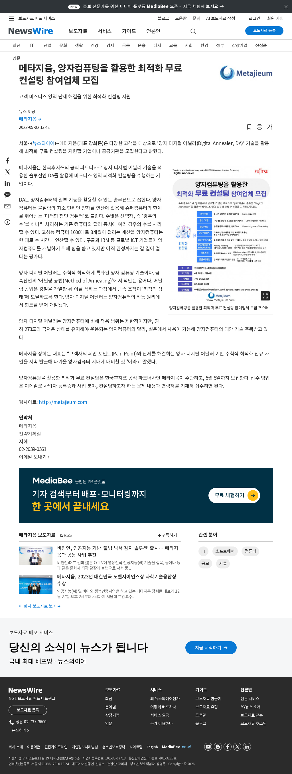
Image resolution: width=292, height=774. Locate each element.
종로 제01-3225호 (163, 758)
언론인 (153, 31)
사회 (188, 45)
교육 (173, 45)
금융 (126, 45)
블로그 (163, 18)
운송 (141, 45)
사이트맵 (136, 747)
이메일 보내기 (34, 457)
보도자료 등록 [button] (28, 710)
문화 (63, 45)
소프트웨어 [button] (225, 551)
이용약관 (33, 747)
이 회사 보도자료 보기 (39, 606)
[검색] (193, 31)
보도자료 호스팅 (253, 723)
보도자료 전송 (251, 715)
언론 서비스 (249, 698)
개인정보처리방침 (85, 747)
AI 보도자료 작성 (220, 18)
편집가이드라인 (56, 747)
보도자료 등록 (264, 30)
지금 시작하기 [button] (208, 648)
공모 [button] (205, 563)
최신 (16, 45)
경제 (110, 45)
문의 (196, 18)
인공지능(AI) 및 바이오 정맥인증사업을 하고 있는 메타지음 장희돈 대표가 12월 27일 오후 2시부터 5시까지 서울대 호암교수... (118, 594)
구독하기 (169, 535)
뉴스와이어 (44, 143)
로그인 (254, 18)
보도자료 (77, 31)
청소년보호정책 (113, 747)
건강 (94, 45)
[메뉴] (13, 18)
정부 (220, 45)
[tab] (125, 689)
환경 (204, 45)
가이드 (129, 31)
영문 (16, 58)
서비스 (105, 31)
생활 (79, 45)
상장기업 (239, 45)
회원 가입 (275, 18)
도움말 (181, 18)
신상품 (261, 45)
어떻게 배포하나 (163, 707)
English (152, 747)
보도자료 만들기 (208, 698)
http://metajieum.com (63, 402)
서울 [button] (223, 563)
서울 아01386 (41, 764)
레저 (157, 45)
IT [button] (203, 551)
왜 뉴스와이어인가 (165, 698)
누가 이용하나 (161, 723)
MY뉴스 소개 (250, 707)
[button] (249, 127)
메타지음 (30, 119)
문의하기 (20, 730)
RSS (68, 535)
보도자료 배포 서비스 (36, 18)
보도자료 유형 (206, 707)
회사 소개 (16, 747)
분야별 (110, 707)
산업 (47, 45)
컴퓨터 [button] (250, 551)
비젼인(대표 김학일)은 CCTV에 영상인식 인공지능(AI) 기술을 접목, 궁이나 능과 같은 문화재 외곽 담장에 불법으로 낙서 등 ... (118, 565)
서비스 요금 (159, 715)
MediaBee (171, 747)
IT (32, 45)
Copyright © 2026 (181, 764)
